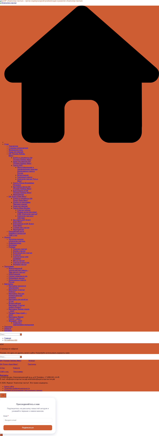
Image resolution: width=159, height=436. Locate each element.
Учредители (13, 146)
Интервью (13, 245)
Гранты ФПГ (18, 165)
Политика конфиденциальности (17, 388)
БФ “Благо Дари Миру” (18, 196)
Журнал (7, 237)
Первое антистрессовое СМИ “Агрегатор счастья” (27, 213)
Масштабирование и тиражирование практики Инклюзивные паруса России (27, 170)
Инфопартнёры (15, 243)
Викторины (8, 284)
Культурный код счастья (22, 253)
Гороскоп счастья (20, 249)
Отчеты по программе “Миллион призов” (22, 203)
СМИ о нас (13, 235)
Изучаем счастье (19, 264)
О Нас (2, 368)
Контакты (8, 330)
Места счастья (19, 261)
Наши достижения (16, 152)
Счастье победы (24, 210)
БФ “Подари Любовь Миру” (11, 361)
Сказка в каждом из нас (18, 276)
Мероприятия (18, 195)
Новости (7, 329)
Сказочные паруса (24, 177)
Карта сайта (9, 386)
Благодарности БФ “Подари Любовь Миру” (22, 192)
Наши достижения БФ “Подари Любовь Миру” (22, 162)
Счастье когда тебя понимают (20, 258)
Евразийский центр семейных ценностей (17, 232)
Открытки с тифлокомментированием (23, 324)
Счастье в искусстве (21, 262)
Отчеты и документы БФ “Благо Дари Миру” (22, 199)
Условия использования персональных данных (23, 390)
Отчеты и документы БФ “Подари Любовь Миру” (22, 159)
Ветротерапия (23, 175)
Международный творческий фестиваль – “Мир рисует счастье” (18, 270)
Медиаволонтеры (16, 150)
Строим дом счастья (21, 228)
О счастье (17, 255)
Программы (9, 266)
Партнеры (8, 327)
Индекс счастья (19, 251)
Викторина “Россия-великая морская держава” (16, 295)
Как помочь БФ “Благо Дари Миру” (22, 221)
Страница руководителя (18, 148)
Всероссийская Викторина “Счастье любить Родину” (17, 305)
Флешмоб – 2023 (15, 321)
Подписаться (28, 428)
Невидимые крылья (17, 278)
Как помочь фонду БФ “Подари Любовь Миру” (22, 188)
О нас (6, 144)
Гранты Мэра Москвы (21, 208)
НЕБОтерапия (14, 274)
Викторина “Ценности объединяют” (17, 287)
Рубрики (12, 247)
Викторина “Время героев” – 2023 (16, 318)
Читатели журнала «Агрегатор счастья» (17, 240)
